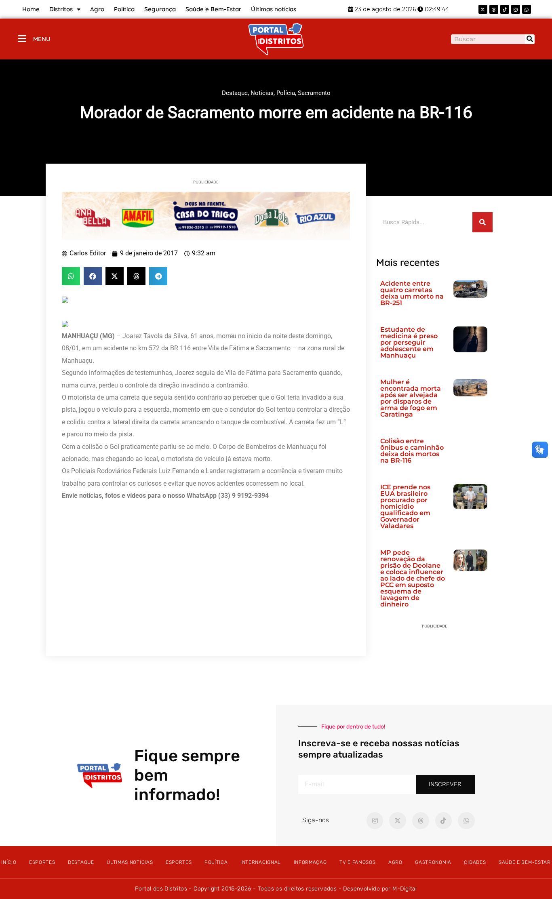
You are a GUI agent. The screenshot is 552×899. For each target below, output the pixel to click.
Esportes (42, 862)
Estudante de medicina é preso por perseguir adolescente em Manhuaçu (409, 342)
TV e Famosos (357, 862)
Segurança (160, 9)
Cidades (475, 862)
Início (8, 862)
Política (124, 9)
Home (31, 9)
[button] (71, 276)
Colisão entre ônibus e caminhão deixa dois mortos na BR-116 (412, 450)
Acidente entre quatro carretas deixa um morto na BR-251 (412, 293)
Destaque (235, 93)
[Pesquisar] (530, 39)
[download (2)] (206, 215)
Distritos (61, 9)
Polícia (285, 93)
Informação (310, 862)
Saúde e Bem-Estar (213, 9)
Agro (97, 9)
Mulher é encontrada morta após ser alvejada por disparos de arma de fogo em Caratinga (410, 398)
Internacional (260, 862)
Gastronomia (433, 862)
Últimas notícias (273, 9)
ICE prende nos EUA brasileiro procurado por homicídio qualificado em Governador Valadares (405, 506)
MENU (42, 39)
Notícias (262, 93)
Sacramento (314, 93)
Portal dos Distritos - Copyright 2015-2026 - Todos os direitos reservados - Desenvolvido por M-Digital (276, 888)
